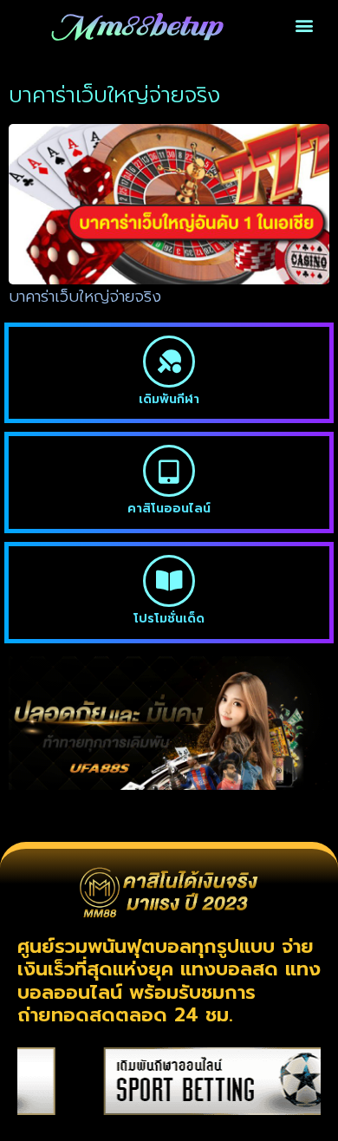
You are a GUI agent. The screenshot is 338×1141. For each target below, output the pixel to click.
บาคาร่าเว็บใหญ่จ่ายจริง (85, 296)
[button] (304, 25)
